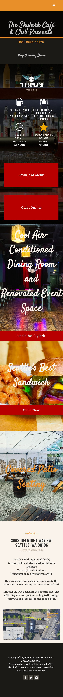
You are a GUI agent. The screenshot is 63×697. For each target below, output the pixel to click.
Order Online (31, 207)
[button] (54, 5)
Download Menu (31, 175)
